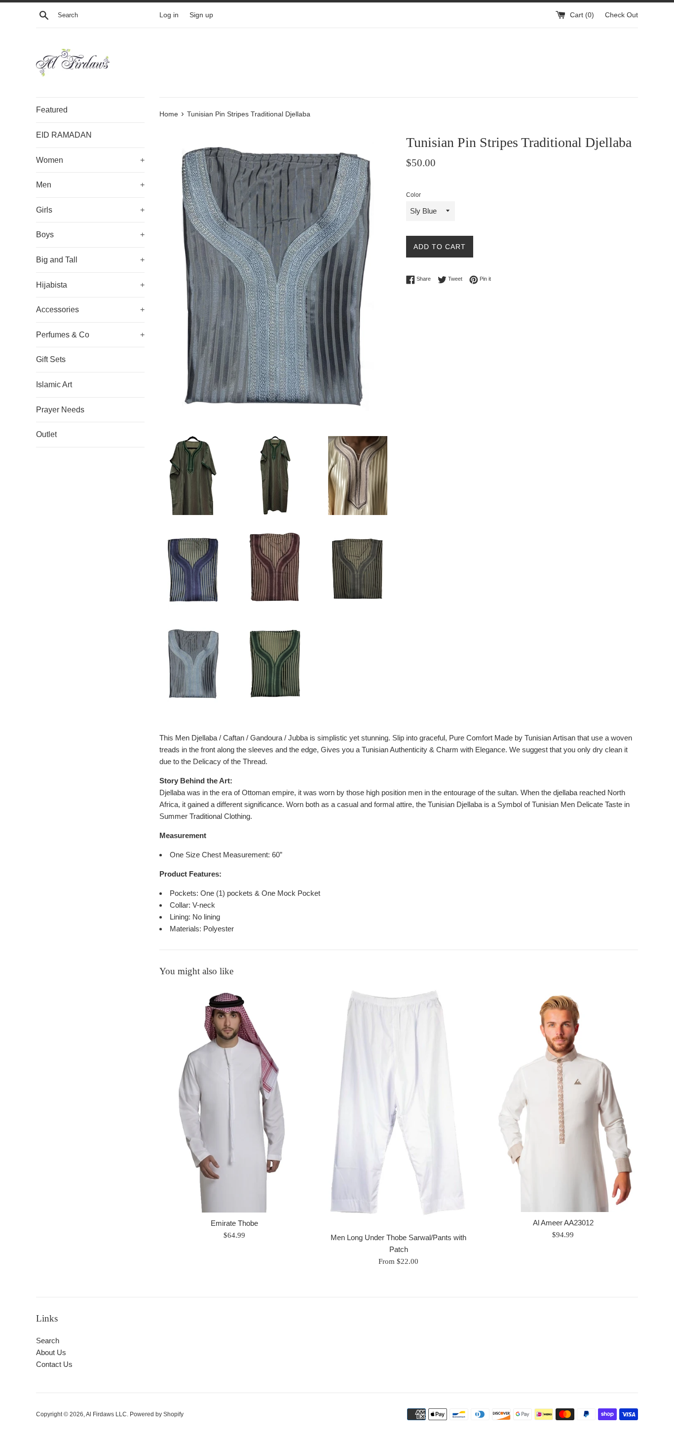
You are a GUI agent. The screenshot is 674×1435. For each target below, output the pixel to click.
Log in (169, 15)
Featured (52, 110)
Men (90, 185)
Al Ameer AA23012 (563, 1222)
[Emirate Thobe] (234, 1100)
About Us (51, 1352)
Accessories (90, 309)
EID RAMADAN (64, 135)
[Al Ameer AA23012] (563, 1100)
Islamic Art (54, 384)
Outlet (46, 434)
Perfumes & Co (90, 335)
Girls (90, 210)
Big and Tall (90, 260)
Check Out (621, 15)
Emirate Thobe (234, 1223)
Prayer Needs (60, 409)
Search (47, 1340)
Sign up (201, 15)
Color (413, 194)
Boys (90, 234)
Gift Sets (51, 359)
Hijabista (90, 285)
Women (90, 160)
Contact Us (54, 1364)
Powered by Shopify (157, 1414)
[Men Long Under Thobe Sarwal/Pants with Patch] (398, 1107)
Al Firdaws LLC (106, 1414)
